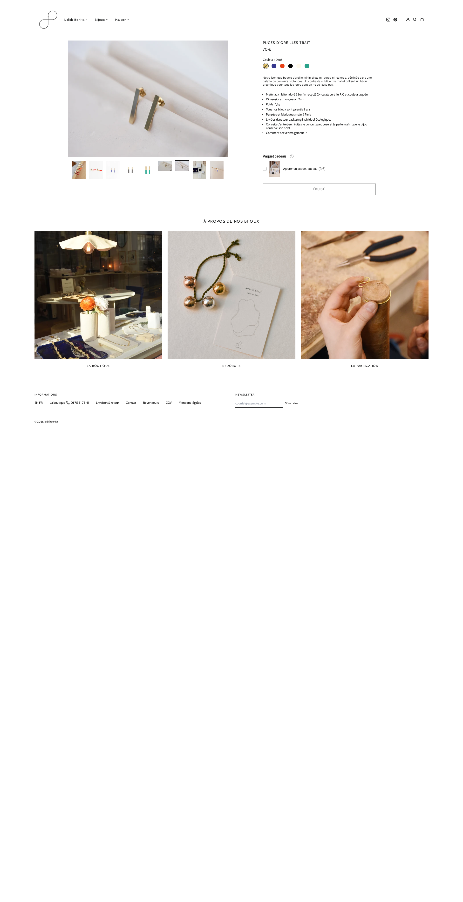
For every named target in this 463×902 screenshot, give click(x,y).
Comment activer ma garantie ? (286, 133)
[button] (415, 19)
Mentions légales (190, 402)
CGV (169, 402)
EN (36, 402)
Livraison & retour (107, 402)
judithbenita (51, 421)
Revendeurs (151, 402)
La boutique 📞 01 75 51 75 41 (69, 402)
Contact (131, 402)
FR (41, 402)
